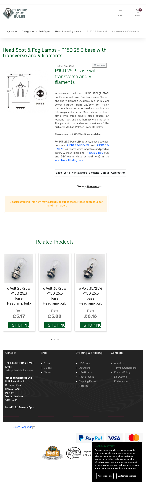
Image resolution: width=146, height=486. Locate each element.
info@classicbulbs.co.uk (19, 370)
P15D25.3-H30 (94, 152)
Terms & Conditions (125, 367)
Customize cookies (127, 476)
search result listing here (69, 160)
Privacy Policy (122, 372)
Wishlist (100, 65)
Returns (83, 385)
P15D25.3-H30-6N (78, 145)
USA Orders (85, 372)
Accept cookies (105, 476)
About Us (119, 363)
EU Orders (84, 367)
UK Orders (84, 363)
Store (47, 363)
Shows (47, 372)
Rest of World (86, 376)
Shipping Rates (87, 381)
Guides (48, 367)
